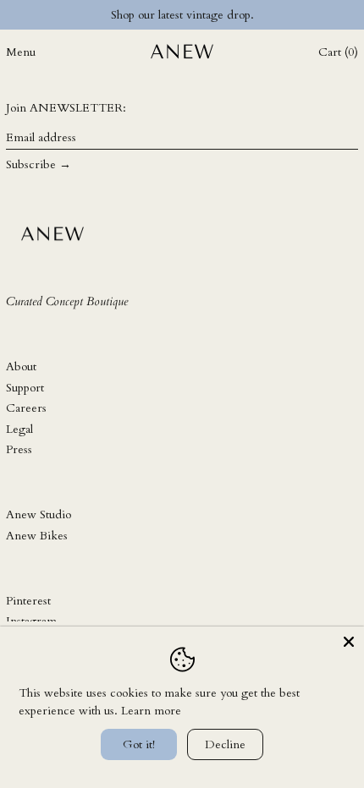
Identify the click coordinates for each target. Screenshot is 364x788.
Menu (21, 52)
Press (19, 449)
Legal (19, 429)
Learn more (151, 711)
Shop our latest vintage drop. (182, 15)
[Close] (348, 641)
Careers (26, 408)
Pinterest (28, 601)
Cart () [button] (338, 52)
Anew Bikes (37, 536)
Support (25, 388)
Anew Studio (38, 514)
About (21, 366)
